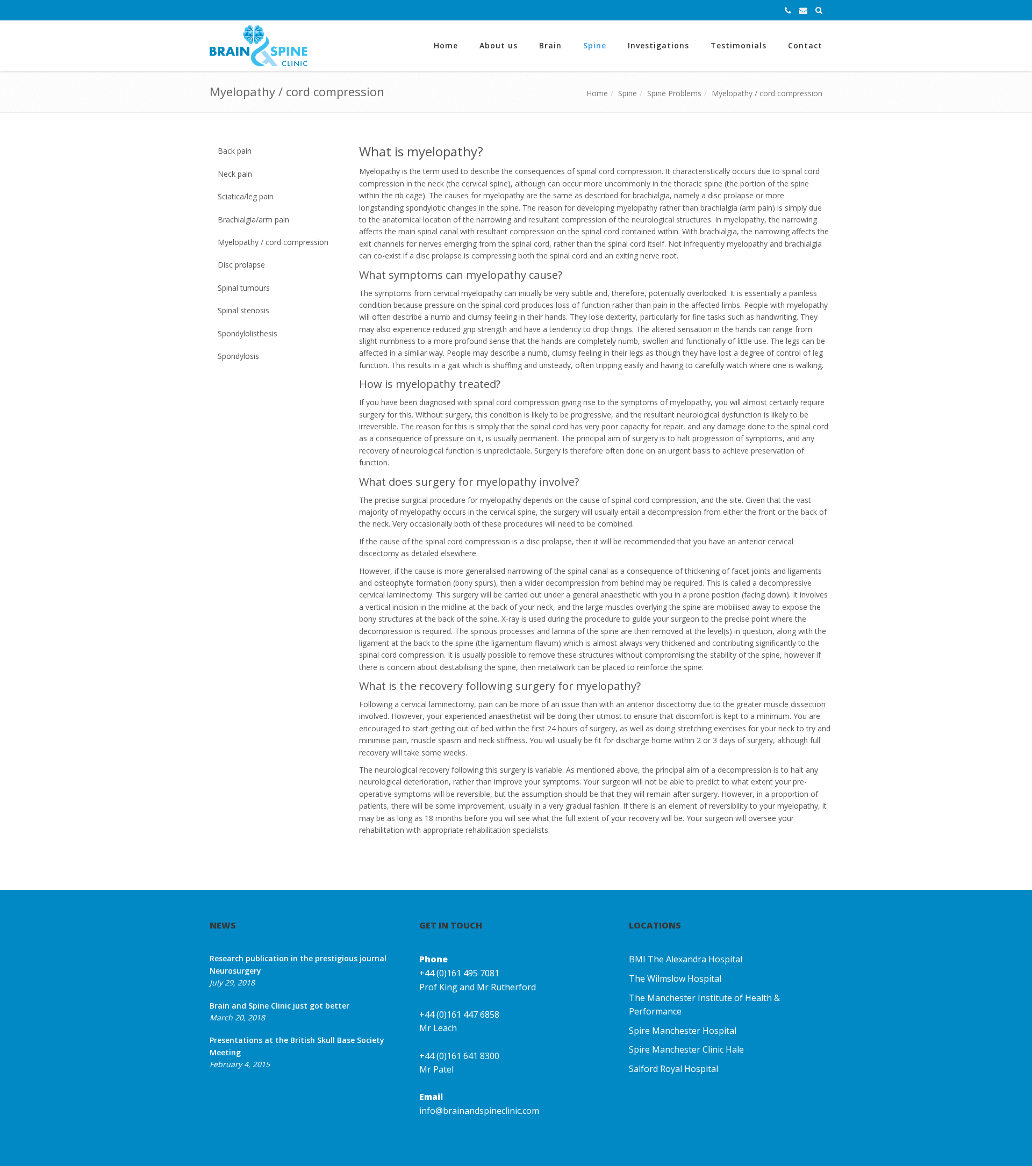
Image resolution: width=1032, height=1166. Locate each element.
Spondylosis (238, 356)
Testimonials (738, 45)
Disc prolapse (241, 265)
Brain (550, 45)
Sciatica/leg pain (246, 196)
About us (498, 45)
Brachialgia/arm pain (253, 219)
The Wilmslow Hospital (675, 978)
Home (446, 45)
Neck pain (235, 174)
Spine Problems (674, 93)
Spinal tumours (244, 288)
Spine (594, 45)
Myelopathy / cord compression (767, 93)
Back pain (235, 151)
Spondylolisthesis (247, 333)
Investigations (658, 45)
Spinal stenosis (243, 310)
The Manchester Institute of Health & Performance (704, 1005)
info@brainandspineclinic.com (479, 1111)
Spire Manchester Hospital (682, 1031)
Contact (805, 45)
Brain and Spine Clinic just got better (279, 1006)
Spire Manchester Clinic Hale (686, 1049)
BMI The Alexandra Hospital (685, 959)
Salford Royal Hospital (673, 1069)
